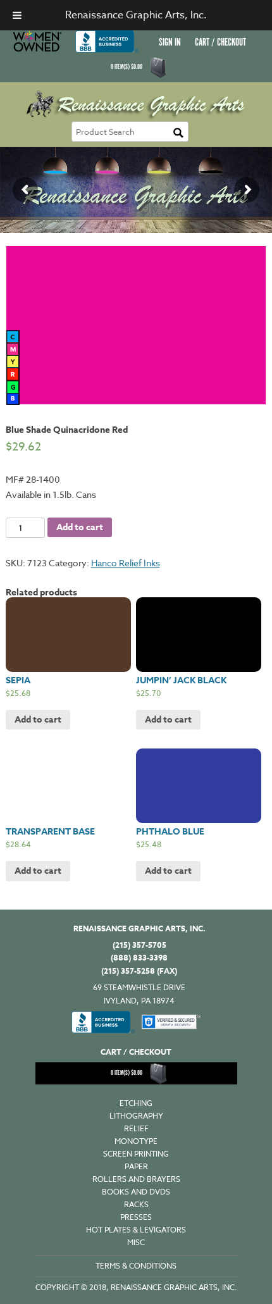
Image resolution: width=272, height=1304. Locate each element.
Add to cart (79, 527)
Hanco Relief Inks (125, 563)
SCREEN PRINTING (136, 1153)
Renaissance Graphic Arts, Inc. (136, 15)
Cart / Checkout (220, 42)
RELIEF (136, 1128)
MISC (136, 1242)
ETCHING (136, 1103)
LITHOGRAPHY (136, 1115)
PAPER (136, 1166)
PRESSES (136, 1217)
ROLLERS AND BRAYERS (136, 1179)
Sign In (170, 42)
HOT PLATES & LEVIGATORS (136, 1229)
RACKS (136, 1204)
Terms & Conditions (136, 1265)
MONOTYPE (136, 1141)
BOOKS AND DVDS (136, 1191)
